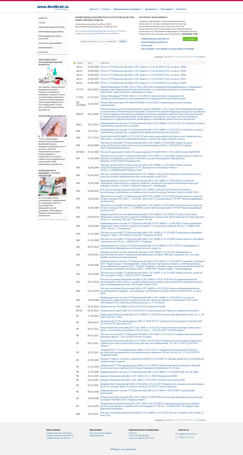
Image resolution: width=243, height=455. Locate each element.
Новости (94, 9)
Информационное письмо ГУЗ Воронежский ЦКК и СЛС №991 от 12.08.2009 (152, 265)
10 (190, 56)
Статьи (106, 9)
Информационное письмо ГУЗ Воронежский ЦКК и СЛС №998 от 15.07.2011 (151, 131)
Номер (80, 63)
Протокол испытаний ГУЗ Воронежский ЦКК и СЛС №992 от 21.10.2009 (152, 240)
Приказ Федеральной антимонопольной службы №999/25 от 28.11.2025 (152, 114)
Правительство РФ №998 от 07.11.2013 (151, 137)
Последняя (199, 56)
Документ (105, 63)
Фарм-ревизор (46, 47)
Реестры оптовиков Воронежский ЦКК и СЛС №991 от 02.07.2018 (151, 282)
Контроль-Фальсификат (50, 43)
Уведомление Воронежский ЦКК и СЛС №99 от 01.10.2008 (150, 406)
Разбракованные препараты (60, 435)
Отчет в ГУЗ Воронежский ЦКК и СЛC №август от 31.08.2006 (143, 75)
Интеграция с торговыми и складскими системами (167, 49)
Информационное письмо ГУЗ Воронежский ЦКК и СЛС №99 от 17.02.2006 (149, 372)
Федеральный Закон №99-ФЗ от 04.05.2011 (149, 310)
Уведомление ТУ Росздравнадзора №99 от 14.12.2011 (150, 352)
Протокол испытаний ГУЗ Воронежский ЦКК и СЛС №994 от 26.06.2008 (151, 199)
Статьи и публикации (139, 435)
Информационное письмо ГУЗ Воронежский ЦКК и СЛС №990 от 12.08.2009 (149, 300)
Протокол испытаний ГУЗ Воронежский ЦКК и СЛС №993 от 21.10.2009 (151, 233)
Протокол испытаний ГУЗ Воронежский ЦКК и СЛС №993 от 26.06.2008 (151, 208)
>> (192, 56)
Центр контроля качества (141, 438)
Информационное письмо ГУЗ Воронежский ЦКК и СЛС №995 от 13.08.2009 (149, 183)
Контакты (181, 9)
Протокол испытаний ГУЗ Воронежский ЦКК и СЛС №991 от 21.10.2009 (151, 274)
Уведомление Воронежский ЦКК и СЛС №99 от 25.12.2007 (152, 385)
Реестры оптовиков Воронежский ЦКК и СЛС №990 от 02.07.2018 (150, 291)
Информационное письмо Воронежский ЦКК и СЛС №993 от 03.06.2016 (152, 217)
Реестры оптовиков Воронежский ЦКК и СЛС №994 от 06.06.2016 (150, 190)
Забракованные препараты (127, 9)
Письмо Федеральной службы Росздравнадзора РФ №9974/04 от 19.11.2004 (150, 152)
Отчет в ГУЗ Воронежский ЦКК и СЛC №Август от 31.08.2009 (143, 67)
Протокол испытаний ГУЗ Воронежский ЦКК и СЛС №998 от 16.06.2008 (146, 145)
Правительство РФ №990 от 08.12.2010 (133, 306)
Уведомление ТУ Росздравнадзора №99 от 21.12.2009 (150, 366)
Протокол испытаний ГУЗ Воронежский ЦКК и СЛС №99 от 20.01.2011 (151, 335)
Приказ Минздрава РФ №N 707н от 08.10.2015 (151, 89)
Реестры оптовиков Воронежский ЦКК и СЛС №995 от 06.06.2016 (150, 175)
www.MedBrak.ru (53, 7)
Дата (90, 63)
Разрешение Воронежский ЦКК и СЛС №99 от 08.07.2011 (151, 343)
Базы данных (53, 429)
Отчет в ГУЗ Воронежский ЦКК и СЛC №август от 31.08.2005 (143, 71)
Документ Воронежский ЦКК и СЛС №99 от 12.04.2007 (142, 380)
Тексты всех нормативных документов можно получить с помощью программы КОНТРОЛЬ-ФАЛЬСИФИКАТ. (101, 32)
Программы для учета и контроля (50, 37)
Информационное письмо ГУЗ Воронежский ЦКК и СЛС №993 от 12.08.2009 (150, 226)
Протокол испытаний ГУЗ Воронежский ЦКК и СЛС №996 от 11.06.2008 (146, 167)
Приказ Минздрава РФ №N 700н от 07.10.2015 (143, 97)
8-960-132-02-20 (186, 437)
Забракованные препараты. (155, 38)
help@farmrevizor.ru (187, 433)
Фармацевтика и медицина (144, 429)
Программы (167, 9)
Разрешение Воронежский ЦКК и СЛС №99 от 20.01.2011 (150, 328)
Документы (151, 9)
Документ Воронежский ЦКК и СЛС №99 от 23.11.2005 (138, 376)
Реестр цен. (147, 45)
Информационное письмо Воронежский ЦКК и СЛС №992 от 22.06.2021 (149, 254)
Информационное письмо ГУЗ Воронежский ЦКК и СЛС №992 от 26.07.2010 (149, 246)
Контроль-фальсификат (101, 433)
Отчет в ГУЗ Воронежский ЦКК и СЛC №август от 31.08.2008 (143, 83)
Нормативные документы (154, 42)
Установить (190, 39)
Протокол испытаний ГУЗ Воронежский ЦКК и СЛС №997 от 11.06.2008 (151, 158)
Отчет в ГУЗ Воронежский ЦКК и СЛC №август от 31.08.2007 (143, 79)
